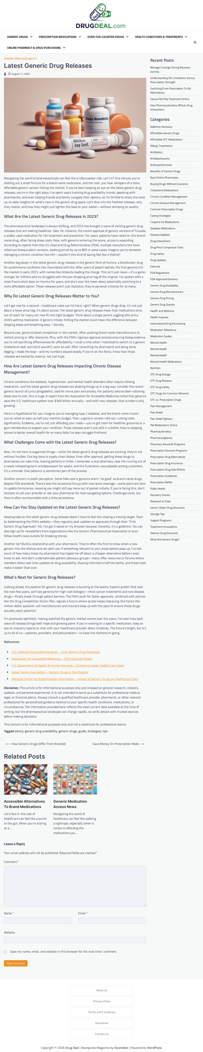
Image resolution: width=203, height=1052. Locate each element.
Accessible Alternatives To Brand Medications (24, 804)
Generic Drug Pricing (162, 298)
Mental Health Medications (166, 361)
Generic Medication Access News (70, 804)
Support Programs (160, 520)
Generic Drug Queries (162, 304)
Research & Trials (160, 501)
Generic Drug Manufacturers (166, 292)
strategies (94, 731)
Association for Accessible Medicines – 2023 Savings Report (51, 658)
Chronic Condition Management (168, 196)
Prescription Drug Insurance (166, 463)
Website (9, 932)
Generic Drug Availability (20, 58)
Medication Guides (161, 336)
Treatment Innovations (163, 527)
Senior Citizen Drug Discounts (167, 507)
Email (83, 913)
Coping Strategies (160, 215)
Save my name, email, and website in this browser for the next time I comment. (63, 951)
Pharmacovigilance (161, 438)
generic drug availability (41, 731)
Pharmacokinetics (160, 431)
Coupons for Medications (164, 222)
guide (82, 731)
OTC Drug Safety (159, 387)
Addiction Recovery (161, 127)
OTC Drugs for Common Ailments (169, 393)
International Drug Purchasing (167, 323)
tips (104, 731)
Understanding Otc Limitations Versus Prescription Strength (172, 80)
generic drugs (68, 731)
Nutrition (155, 368)
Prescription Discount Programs (168, 450)
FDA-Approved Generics (164, 279)
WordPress (154, 1047)
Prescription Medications (58, 37)
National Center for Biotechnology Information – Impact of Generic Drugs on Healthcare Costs (74, 678)
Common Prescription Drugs (166, 209)
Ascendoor (121, 1047)
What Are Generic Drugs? (164, 539)
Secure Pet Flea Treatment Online (169, 99)
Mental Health (158, 342)
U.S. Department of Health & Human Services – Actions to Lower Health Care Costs (67, 665)
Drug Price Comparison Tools (166, 247)
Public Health (157, 488)
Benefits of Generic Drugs (165, 171)
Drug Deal (72, 1047)
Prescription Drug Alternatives (167, 457)
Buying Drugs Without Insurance (169, 184)
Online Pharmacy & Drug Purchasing (34, 48)
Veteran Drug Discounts (164, 533)
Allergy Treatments (161, 146)
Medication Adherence (163, 330)
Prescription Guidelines (163, 476)
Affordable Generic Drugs (164, 133)
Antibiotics (156, 152)
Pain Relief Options (161, 419)
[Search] (195, 42)
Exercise (155, 266)
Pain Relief (156, 412)
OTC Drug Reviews (161, 381)
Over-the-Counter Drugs (105, 37)
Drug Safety (157, 254)
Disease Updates (160, 234)
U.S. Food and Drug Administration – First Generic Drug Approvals (55, 651)
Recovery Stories (160, 495)
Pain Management (161, 406)
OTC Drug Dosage (160, 374)
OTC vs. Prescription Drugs (165, 400)
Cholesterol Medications (164, 190)
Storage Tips (157, 514)
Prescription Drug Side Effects (167, 469)
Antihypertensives (161, 165)
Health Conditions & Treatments (159, 37)
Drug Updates (158, 260)
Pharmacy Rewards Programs (167, 444)
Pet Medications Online (163, 425)
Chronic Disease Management (168, 203)
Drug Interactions (160, 241)
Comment (11, 861)
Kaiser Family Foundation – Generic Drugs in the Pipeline (49, 672)
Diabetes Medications (162, 228)
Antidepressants (160, 158)
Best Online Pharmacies (164, 177)
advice (19, 731)
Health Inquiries (159, 317)
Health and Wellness (162, 311)
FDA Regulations (159, 273)
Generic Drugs (17, 37)
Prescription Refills (161, 482)
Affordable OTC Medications (166, 139)
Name (9, 913)
